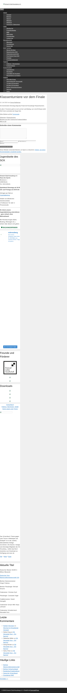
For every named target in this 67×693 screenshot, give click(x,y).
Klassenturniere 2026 (12, 52)
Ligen (5, 26)
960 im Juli (3, 121)
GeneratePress (34, 690)
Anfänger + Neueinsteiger (13, 63)
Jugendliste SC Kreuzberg (13, 73)
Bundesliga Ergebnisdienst (11, 671)
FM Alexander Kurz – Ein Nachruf (9, 634)
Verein (5, 12)
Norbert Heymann (8, 626)
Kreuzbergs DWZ (8, 675)
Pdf (1, 556)
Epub (9, 556)
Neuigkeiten (10, 71)
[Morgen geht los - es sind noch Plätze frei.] (3, 250)
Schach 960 (10, 46)
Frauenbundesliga (11, 30)
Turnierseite (15, 114)
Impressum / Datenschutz (13, 24)
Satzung (9, 18)
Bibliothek (9, 20)
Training (5, 61)
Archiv (8, 91)
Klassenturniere (11, 117)
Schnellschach (10, 44)
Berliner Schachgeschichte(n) (14, 87)
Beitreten (9, 16)
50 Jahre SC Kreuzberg (13, 85)
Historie (5, 77)
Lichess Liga (10, 38)
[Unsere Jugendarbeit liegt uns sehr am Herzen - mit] (17, 294)
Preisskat (9, 58)
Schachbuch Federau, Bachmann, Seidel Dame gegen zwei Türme (10, 407)
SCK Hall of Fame (11, 79)
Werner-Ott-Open (11, 50)
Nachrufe (9, 89)
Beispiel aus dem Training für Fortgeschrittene (13, 119)
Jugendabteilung (5, 195)
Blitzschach (9, 42)
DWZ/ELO (9, 22)
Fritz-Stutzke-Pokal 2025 (13, 56)
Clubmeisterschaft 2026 (13, 54)
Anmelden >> (4, 679)
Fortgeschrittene (11, 65)
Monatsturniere (7, 40)
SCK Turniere (7, 48)
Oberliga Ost (10, 28)
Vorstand (9, 14)
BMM (8, 32)
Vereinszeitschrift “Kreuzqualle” (15, 81)
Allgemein (3, 117)
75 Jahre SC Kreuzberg (13, 83)
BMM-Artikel (10, 34)
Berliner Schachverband (10, 669)
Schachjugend (7, 67)
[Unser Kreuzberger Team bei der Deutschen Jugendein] (10, 258)
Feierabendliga (10, 36)
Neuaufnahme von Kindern (13, 75)
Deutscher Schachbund (10, 673)
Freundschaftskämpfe (12, 60)
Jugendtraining (10, 69)
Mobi (5, 556)
